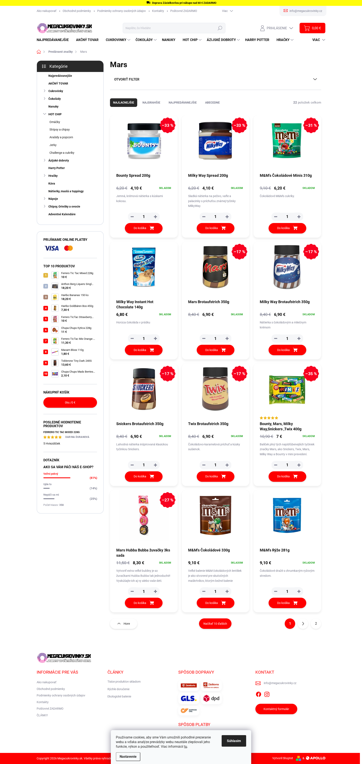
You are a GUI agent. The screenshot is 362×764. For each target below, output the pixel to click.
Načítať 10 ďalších (215, 623)
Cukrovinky (55, 91)
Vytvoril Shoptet (282, 758)
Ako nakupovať (46, 11)
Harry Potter (56, 168)
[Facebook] (258, 694)
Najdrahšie (151, 102)
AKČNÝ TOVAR (58, 83)
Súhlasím (234, 741)
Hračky (53, 175)
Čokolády (54, 98)
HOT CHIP (55, 114)
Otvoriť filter (126, 79)
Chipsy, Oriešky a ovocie (64, 206)
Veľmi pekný (50, 473)
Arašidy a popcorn (61, 137)
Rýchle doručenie (118, 689)
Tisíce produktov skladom (124, 681)
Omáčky (54, 122)
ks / (70, 402)
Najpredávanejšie (60, 75)
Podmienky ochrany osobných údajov (121, 11)
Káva (51, 183)
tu (185, 747)
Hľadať (220, 28)
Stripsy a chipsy (59, 129)
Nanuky (53, 106)
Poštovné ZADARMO (183, 11)
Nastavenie (128, 757)
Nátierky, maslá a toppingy (66, 191)
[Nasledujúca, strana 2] (303, 623)
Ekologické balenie (119, 696)
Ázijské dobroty (58, 160)
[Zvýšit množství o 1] (155, 217)
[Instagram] (267, 694)
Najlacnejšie (123, 102)
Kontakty (158, 11)
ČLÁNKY (42, 715)
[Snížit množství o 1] (132, 217)
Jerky (53, 145)
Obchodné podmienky (77, 11)
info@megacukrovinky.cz (280, 683)
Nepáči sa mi (51, 494)
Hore (127, 623)
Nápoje (53, 198)
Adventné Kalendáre (62, 214)
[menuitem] (54, 40)
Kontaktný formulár (276, 709)
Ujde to (47, 484)
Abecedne (212, 102)
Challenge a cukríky (61, 152)
